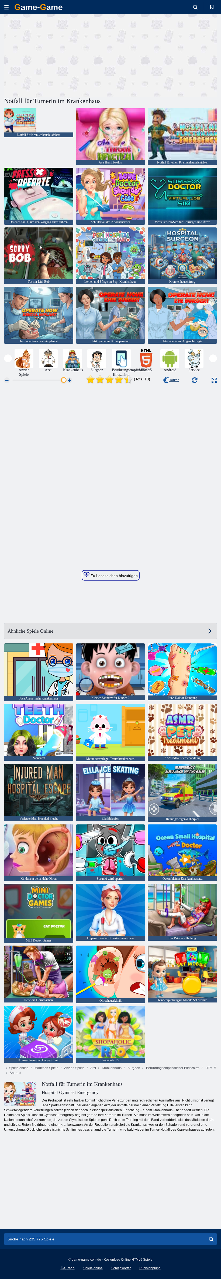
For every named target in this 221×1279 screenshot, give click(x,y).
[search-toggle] (195, 7)
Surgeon (133, 1068)
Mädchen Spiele (46, 1068)
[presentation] (8, 358)
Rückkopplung (150, 1268)
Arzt (93, 1068)
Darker (174, 380)
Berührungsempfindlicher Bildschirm (172, 1068)
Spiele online (19, 1068)
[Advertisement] (57, 55)
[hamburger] (6, 7)
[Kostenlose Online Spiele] (38, 7)
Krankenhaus (111, 1068)
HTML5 (210, 1068)
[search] (211, 1239)
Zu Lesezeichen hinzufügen (113, 576)
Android (15, 1073)
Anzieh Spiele (74, 1068)
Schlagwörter (121, 1268)
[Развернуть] (214, 380)
